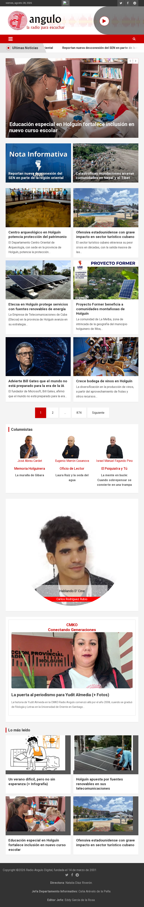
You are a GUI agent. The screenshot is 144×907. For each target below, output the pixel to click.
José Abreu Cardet (29, 461)
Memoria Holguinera (29, 468)
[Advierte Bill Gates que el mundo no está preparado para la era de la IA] (38, 356)
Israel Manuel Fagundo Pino (114, 461)
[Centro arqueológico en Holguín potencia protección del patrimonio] (38, 207)
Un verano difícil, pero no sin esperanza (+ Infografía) (31, 781)
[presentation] (130, 61)
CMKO (72, 625)
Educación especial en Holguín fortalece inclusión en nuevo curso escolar (37, 845)
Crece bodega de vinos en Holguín (104, 381)
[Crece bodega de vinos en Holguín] (106, 356)
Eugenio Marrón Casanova (72, 461)
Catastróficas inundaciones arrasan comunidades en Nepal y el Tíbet (105, 175)
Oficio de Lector (72, 468)
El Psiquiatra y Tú (114, 468)
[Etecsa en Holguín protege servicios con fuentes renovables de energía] (38, 279)
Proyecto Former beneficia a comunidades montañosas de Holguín (100, 309)
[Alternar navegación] (10, 39)
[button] (28, 555)
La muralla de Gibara (29, 475)
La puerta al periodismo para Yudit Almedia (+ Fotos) (60, 694)
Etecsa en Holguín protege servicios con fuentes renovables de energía (38, 306)
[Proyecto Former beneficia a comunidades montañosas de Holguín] (106, 279)
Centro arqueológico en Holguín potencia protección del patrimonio (37, 234)
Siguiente (98, 412)
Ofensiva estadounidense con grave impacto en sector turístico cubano (105, 234)
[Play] (104, 21)
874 (79, 412)
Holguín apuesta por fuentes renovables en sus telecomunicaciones (99, 784)
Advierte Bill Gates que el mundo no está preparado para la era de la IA (37, 383)
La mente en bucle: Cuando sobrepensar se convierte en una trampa (114, 480)
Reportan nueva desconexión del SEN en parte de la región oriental (87, 48)
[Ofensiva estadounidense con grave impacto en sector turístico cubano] (106, 207)
